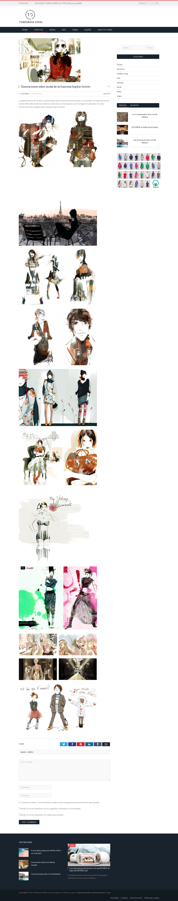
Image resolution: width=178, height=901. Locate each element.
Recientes (134, 105)
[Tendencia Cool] (31, 16)
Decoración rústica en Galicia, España (43, 863)
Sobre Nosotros (136, 898)
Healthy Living (105, 29)
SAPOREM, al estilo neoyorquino (144, 127)
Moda (52, 29)
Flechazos (121, 69)
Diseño (87, 29)
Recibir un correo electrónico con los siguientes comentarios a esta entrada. (51, 808)
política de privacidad (84, 893)
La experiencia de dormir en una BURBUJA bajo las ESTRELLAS (90, 869)
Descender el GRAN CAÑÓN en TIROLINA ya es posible (58, 3)
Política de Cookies (151, 898)
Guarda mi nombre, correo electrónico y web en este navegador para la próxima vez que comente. (61, 802)
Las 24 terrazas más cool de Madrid (144, 141)
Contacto (124, 898)
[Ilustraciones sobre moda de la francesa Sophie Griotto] (64, 60)
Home (24, 29)
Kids (64, 29)
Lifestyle (38, 29)
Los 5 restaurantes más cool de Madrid (144, 115)
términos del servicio (98, 893)
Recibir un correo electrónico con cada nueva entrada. (42, 815)
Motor (119, 91)
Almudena (25, 94)
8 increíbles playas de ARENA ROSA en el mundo (46, 851)
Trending (123, 105)
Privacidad (114, 898)
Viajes (75, 29)
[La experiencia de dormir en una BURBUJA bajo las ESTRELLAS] (89, 855)
